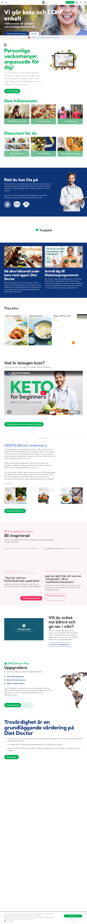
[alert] (43, 918)
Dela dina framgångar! (55, 596)
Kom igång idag (12, 91)
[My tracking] (77, 2)
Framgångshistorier (20, 531)
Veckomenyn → (9, 484)
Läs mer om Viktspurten (60, 645)
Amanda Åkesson (10, 573)
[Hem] (43, 2)
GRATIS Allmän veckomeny (25, 445)
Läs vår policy (11, 757)
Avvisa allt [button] (73, 919)
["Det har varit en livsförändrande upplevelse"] (23, 549)
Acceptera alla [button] (72, 915)
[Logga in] (85, 2)
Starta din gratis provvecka (16, 34)
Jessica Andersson (74, 571)
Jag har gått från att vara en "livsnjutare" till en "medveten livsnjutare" (63, 579)
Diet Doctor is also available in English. (45, 37)
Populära (11, 308)
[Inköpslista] (81, 2)
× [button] (85, 913)
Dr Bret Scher (33, 573)
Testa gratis (70, 2)
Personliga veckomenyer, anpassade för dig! (21, 59)
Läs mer (34, 34)
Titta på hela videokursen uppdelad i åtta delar (24, 424)
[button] (29, 921)
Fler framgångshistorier (31, 598)
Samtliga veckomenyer (15, 511)
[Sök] (6, 2)
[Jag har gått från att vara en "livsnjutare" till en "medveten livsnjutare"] (64, 549)
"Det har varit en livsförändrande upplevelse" (22, 579)
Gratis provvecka (13, 705)
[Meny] (2, 2)
